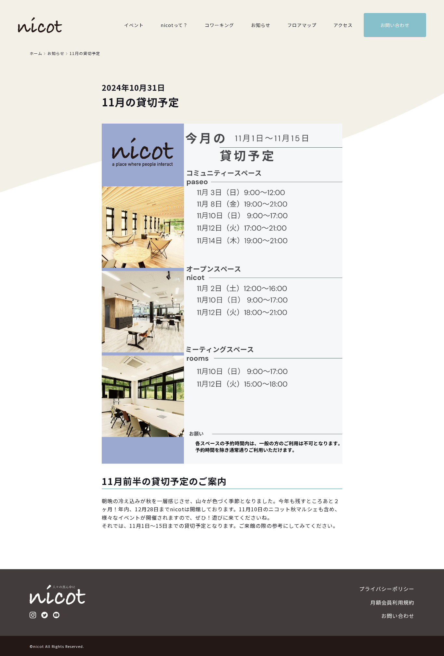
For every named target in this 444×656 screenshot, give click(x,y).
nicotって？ (174, 25)
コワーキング (219, 25)
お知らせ (260, 25)
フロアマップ (302, 25)
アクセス (343, 25)
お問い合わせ (395, 25)
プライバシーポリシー (386, 589)
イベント (134, 25)
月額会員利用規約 (392, 602)
